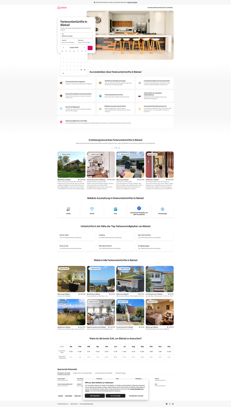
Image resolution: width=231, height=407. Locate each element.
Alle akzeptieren (95, 396)
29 (81, 69)
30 (84, 69)
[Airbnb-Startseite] (62, 7)
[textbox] (68, 42)
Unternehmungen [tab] (120, 373)
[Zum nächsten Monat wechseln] (84, 47)
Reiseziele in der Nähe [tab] (63, 373)
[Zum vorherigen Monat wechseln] (63, 47)
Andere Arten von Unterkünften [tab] (82, 373)
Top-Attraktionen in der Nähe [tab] (103, 373)
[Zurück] (112, 147)
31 (63, 73)
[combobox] (76, 36)
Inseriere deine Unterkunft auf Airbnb (160, 8)
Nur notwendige (115, 396)
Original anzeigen (132, 2)
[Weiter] (118, 147)
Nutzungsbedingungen (86, 404)
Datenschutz (74, 404)
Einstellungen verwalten (136, 396)
